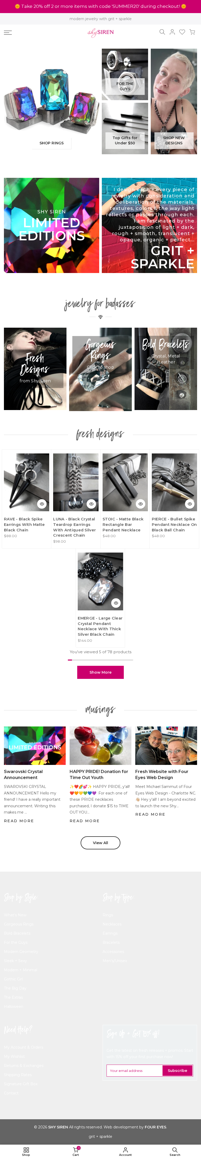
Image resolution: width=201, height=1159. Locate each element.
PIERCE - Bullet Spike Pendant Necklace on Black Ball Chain (174, 524)
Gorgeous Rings (19, 924)
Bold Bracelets (17, 933)
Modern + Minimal (20, 970)
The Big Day (15, 988)
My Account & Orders (23, 1047)
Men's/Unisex (115, 960)
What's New (15, 915)
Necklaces (112, 924)
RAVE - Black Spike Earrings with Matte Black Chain (24, 524)
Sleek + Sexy (15, 960)
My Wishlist (14, 1056)
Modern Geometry (21, 951)
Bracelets (111, 942)
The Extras (13, 997)
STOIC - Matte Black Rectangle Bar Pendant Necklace (123, 524)
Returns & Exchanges (23, 1065)
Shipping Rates (18, 1074)
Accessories (113, 951)
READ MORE (19, 821)
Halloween (13, 1006)
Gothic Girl (13, 979)
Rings (108, 915)
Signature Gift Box (20, 1084)
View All (100, 842)
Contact (11, 1093)
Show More (100, 672)
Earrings (110, 933)
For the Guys (15, 942)
